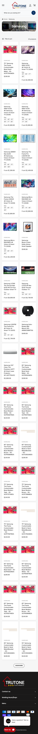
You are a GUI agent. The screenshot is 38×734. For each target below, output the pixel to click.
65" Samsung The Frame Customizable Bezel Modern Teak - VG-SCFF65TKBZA (9, 608)
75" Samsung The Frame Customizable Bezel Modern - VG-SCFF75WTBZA (9, 529)
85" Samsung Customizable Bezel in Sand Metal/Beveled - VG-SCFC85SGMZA (27, 449)
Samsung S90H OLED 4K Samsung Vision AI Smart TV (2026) (9, 110)
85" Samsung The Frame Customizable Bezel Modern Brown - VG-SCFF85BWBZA (9, 449)
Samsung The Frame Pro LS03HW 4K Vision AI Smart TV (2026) (27, 156)
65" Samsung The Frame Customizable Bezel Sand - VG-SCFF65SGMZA (9, 568)
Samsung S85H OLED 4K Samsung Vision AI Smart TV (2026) (27, 110)
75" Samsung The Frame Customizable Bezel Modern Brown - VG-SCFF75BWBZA (27, 489)
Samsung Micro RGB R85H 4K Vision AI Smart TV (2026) (9, 243)
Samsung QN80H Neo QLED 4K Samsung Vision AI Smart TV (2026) (10, 156)
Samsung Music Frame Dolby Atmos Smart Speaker (27, 243)
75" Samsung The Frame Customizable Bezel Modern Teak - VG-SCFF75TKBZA (9, 489)
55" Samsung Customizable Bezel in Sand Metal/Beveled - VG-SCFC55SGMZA (27, 648)
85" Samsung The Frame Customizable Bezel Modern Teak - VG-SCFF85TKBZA (27, 410)
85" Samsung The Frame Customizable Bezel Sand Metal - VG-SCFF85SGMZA (27, 370)
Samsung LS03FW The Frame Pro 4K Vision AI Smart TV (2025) (10, 327)
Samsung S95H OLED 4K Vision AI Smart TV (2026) (27, 66)
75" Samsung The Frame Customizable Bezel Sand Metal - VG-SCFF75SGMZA (9, 68)
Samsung (11, 19)
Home (5, 19)
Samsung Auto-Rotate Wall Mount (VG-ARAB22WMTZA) (27, 327)
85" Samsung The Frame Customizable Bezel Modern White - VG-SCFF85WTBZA (9, 410)
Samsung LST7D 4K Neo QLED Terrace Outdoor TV (26, 286)
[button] (3, 5)
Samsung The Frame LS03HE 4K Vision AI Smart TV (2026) (9, 200)
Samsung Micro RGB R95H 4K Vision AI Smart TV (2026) (27, 200)
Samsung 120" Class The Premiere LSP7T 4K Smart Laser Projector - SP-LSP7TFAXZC (9, 370)
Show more (19, 665)
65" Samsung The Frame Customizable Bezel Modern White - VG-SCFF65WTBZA (27, 569)
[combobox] (19, 12)
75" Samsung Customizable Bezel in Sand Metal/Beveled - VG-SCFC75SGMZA (27, 529)
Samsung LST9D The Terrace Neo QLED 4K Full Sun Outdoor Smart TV (10, 286)
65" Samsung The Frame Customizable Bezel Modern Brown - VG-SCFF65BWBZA (27, 608)
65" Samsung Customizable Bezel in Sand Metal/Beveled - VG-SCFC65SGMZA (9, 648)
